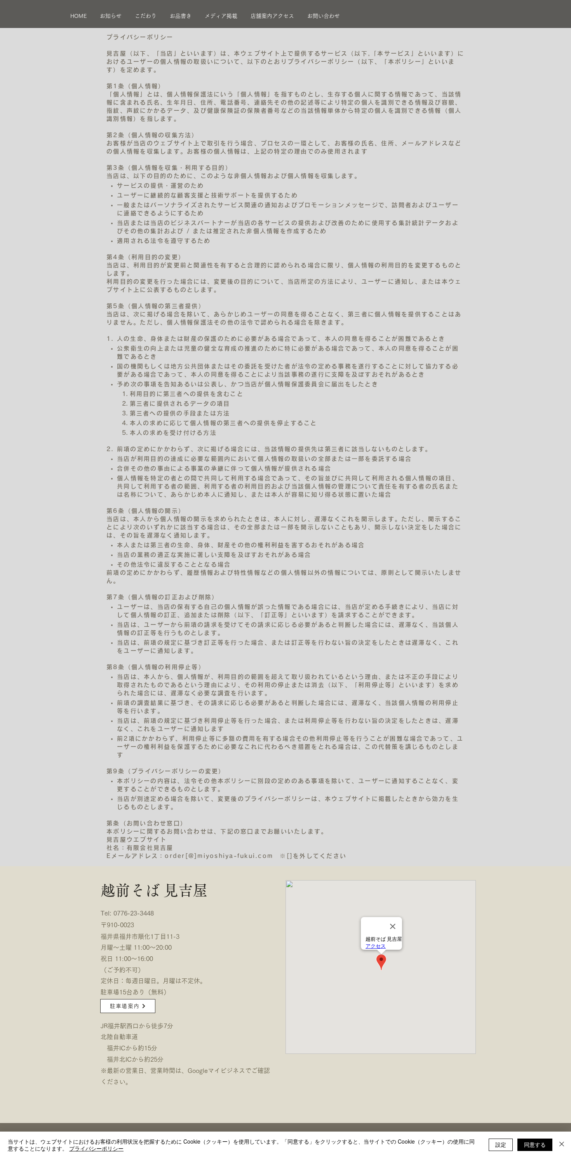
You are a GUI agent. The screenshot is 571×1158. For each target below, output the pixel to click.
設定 (500, 1144)
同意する (535, 1144)
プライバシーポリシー (96, 1148)
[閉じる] (561, 1145)
